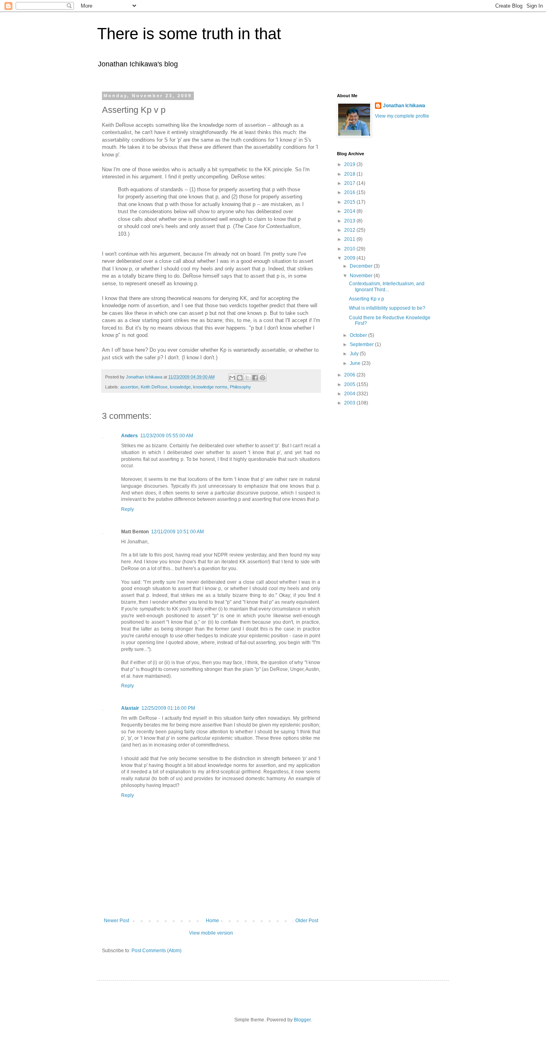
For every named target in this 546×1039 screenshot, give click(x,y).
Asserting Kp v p (366, 299)
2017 (350, 183)
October (359, 335)
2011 (350, 239)
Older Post (306, 920)
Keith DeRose (154, 386)
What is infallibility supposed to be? (387, 308)
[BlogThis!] (240, 378)
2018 (350, 174)
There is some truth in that (189, 33)
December (362, 266)
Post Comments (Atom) (156, 950)
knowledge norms (210, 386)
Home (212, 920)
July (355, 353)
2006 (350, 375)
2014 (350, 211)
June (356, 363)
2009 (350, 258)
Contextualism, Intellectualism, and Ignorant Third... (386, 286)
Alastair (130, 708)
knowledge (180, 386)
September (362, 344)
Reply (127, 509)
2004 (350, 393)
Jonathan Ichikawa (404, 105)
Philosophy (240, 386)
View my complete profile (402, 116)
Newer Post (116, 920)
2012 (350, 230)
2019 (350, 164)
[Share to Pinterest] (263, 378)
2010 (350, 249)
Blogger (302, 1020)
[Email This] (232, 378)
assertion (129, 386)
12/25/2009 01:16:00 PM (168, 708)
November (362, 275)
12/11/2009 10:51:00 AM (177, 532)
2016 (350, 192)
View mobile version (211, 933)
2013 (350, 221)
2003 (350, 403)
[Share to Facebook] (255, 378)
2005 (350, 384)
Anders (129, 435)
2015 (350, 202)
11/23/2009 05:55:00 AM (166, 435)
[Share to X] (247, 378)
